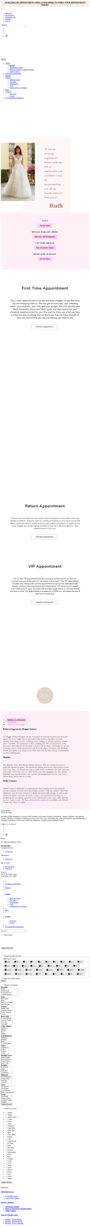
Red (9, 1156)
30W (9, 974)
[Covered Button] (7, 1018)
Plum (9, 1154)
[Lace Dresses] (7, 1004)
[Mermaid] (6, 1081)
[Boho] (7, 1001)
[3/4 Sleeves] (7, 1089)
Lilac (9, 1139)
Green (10, 1119)
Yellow (10, 1113)
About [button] (7, 894)
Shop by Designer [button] (7, 1202)
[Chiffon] (5, 1049)
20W (40, 970)
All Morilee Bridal (12, 1207)
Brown (10, 1170)
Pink (9, 1145)
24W (61, 970)
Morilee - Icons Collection (14, 1223)
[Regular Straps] (6, 1098)
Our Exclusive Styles (45, 248)
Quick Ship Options (12, 1198)
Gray (9, 1174)
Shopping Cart (10, 17)
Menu (3, 59)
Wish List (8, 13)
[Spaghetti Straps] (6, 1100)
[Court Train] (5, 1063)
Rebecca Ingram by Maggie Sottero (18, 1209)
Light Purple (12, 1141)
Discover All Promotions (45, 237)
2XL (81, 974)
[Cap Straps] (6, 1096)
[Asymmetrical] (5, 1059)
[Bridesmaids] (9, 991)
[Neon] (3, 1032)
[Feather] (5, 1051)
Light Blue (11, 1128)
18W (30, 970)
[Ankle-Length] (5, 1057)
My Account (9, 15)
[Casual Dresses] (9, 993)
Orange (10, 1159)
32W (19, 974)
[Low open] (7, 1024)
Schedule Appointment (13, 884)
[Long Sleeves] (7, 1090)
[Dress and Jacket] (7, 1003)
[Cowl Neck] (6, 1067)
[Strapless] (6, 1102)
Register (8, 19)
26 (51, 966)
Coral (9, 1161)
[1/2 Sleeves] (7, 1087)
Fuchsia (10, 1150)
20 (25, 966)
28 (59, 966)
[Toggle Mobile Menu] (2, 878)
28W (82, 970)
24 (42, 966)
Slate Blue (11, 1130)
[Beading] (6, 1040)
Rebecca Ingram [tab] (16, 720)
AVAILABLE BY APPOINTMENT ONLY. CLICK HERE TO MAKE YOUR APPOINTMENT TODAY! (45, 3)
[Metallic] (3, 1030)
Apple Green (12, 1117)
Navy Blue (11, 1135)
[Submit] (25, 25)
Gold (9, 1167)
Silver (10, 1176)
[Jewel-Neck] (6, 1073)
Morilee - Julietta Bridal (13, 1219)
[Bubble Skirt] (7, 1009)
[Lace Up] (7, 1022)
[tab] (47, 894)
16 (8, 966)
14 (81, 962)
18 (17, 966)
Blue (9, 1132)
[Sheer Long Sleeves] (7, 1092)
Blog (7, 910)
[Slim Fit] (6, 1082)
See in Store (45, 226)
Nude (9, 1165)
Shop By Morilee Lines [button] (9, 1215)
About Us (8, 859)
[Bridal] (9, 989)
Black (10, 1172)
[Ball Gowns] (7, 999)
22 (34, 966)
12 (72, 962)
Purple (10, 1137)
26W (72, 970)
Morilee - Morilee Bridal (13, 1221)
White (10, 1178)
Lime (9, 1121)
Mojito (10, 1115)
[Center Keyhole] (7, 1012)
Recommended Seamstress (14, 927)
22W (51, 970)
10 (64, 962)
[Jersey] (5, 1053)
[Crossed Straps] (7, 1020)
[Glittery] (3, 1028)
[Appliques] (6, 1038)
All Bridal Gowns (11, 1196)
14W (9, 970)
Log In (7, 21)
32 (77, 966)
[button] (7, 63)
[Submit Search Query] (26, 931)
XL (71, 974)
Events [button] (7, 917)
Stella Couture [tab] (16, 724)
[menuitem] (47, 13)
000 (8, 962)
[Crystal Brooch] (6, 1043)
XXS (30, 974)
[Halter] (6, 1069)
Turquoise (11, 1126)
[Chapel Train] (5, 1061)
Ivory (9, 1163)
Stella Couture (10, 1211)
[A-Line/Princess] (6, 1077)
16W (19, 970)
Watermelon (12, 1152)
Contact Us (9, 852)
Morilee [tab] (11, 722)
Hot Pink (11, 1148)
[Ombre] (3, 1034)
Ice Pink (10, 1143)
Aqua (9, 1124)
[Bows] (6, 1042)
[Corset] (7, 1014)
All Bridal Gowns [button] (7, 1192)
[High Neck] (6, 1071)
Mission (8, 888)
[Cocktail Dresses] (9, 995)
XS (39, 974)
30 (68, 966)
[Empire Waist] (6, 1079)
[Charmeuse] (5, 1048)
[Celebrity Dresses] (7, 1010)
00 (18, 962)
